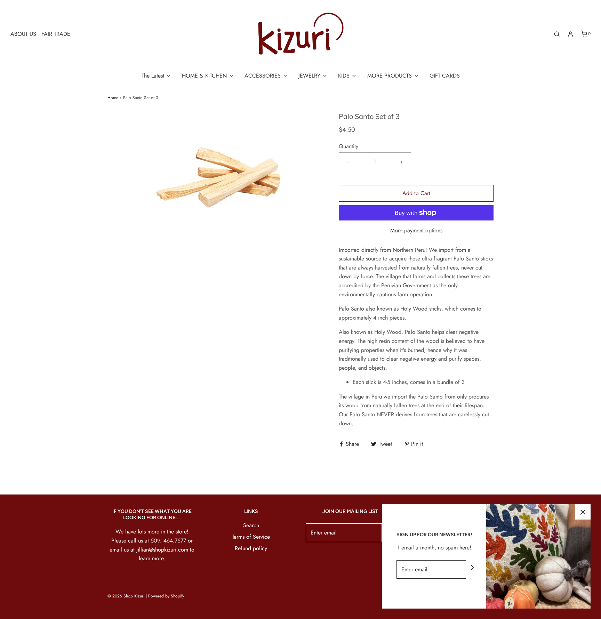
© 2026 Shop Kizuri (125, 596)
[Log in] (570, 34)
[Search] (557, 34)
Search (251, 525)
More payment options (416, 230)
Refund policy (251, 548)
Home (112, 98)
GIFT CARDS (445, 76)
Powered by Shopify (166, 596)
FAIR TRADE (55, 34)
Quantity (348, 146)
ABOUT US (23, 34)
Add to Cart (416, 193)
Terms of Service (251, 537)
